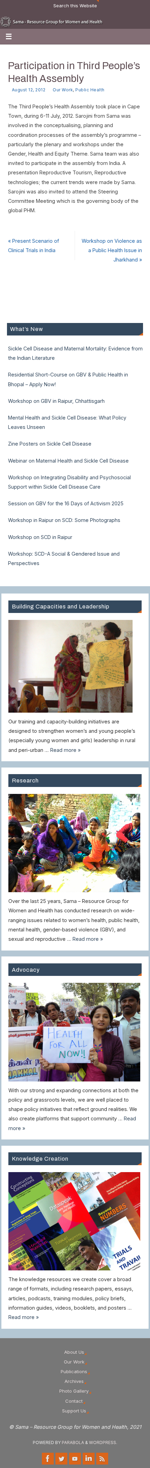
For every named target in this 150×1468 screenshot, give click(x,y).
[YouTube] (75, 1459)
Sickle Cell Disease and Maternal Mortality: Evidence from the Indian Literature (75, 353)
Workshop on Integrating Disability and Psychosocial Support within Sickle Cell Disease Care (69, 482)
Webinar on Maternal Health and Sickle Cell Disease (68, 461)
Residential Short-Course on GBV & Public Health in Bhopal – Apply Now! (68, 379)
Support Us (74, 1410)
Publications (74, 1371)
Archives (74, 1381)
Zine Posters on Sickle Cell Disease (49, 444)
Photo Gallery (74, 1391)
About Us (74, 1352)
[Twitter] (61, 1459)
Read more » (65, 750)
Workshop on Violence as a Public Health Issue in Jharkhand (112, 250)
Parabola (73, 1442)
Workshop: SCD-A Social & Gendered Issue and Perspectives (64, 558)
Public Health (90, 89)
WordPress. (103, 1442)
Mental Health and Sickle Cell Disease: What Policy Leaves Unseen (67, 422)
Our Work (63, 89)
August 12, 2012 (29, 89)
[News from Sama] (102, 1459)
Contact (74, 1401)
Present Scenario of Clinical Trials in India (33, 245)
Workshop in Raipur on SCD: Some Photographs (64, 520)
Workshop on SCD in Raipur (40, 537)
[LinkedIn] (89, 1459)
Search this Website (75, 5)
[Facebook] (48, 1459)
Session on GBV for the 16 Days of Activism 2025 (65, 503)
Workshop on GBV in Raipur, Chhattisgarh (56, 401)
